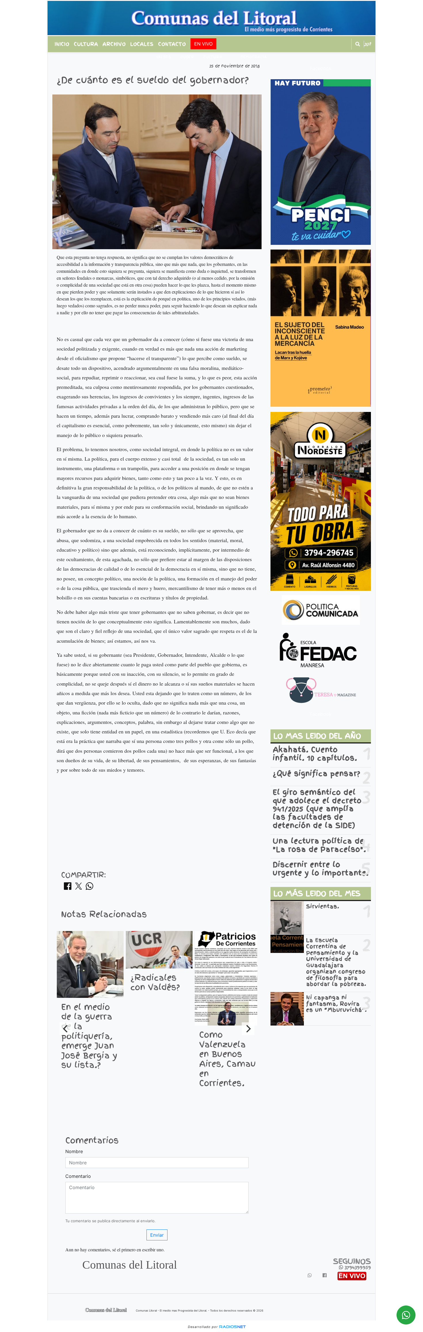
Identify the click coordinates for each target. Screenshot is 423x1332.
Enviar (157, 1235)
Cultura (86, 44)
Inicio (62, 44)
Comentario (78, 1176)
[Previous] (66, 1028)
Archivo (114, 44)
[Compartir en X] (78, 888)
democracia (254, 57)
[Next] (248, 1028)
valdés (163, 57)
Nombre (74, 1151)
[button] (358, 44)
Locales (142, 44)
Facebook (320, 68)
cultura (212, 57)
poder (187, 57)
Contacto (172, 44)
